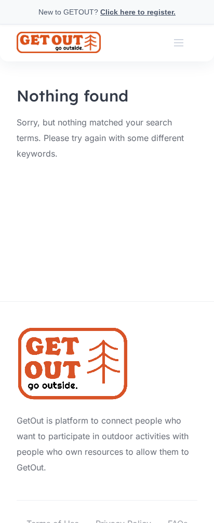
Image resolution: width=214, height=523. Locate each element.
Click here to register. (138, 12)
